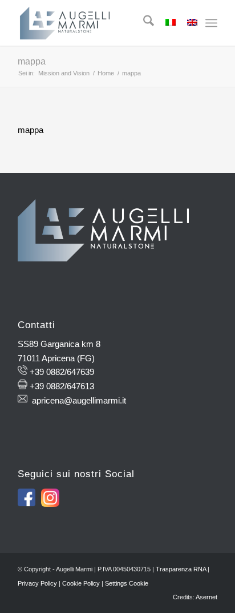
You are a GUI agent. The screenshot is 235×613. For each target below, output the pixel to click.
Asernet (206, 597)
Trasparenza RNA (181, 569)
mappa (32, 61)
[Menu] (211, 23)
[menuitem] (143, 23)
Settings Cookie (126, 583)
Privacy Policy (37, 583)
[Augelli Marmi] (97, 23)
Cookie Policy (81, 583)
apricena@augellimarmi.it (79, 400)
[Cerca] (143, 23)
